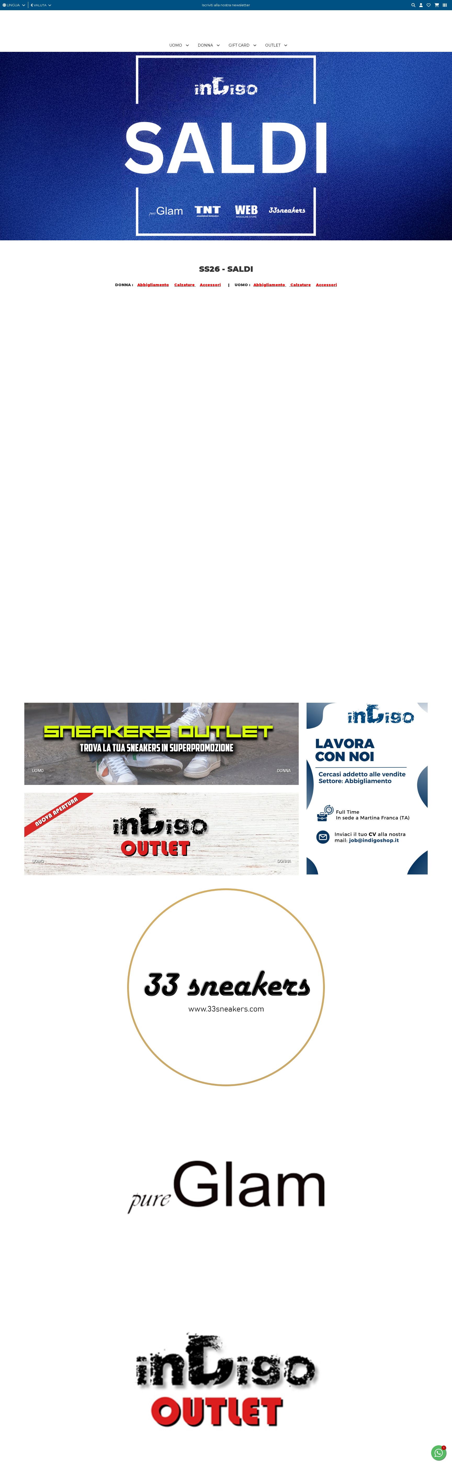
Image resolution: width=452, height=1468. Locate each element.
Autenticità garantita (123, 1042)
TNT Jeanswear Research (210, 1048)
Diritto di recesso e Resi (126, 1065)
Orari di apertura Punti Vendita (214, 1059)
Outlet (257, 45)
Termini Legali (118, 1071)
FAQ (275, 1036)
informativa (361, 1069)
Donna (190, 45)
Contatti (278, 1030)
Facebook (41, 1041)
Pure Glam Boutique (206, 1036)
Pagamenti (115, 1048)
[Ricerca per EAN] (443, 5)
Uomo (160, 45)
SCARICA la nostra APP (290, 1042)
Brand (288, 45)
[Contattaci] (427, 5)
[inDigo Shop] (226, 36)
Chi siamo (114, 1030)
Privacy (112, 1053)
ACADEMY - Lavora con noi (129, 1036)
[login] (419, 5)
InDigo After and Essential (210, 1042)
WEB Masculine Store (207, 1053)
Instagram (40, 1052)
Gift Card (223, 45)
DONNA (141, 410)
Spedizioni (115, 1059)
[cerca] (411, 5)
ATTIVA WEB (46, 1103)
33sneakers (198, 1030)
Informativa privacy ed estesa (73, 1096)
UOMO (38, 410)
